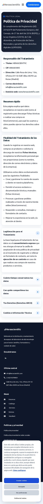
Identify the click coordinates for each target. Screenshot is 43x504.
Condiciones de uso (10, 440)
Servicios (12, 408)
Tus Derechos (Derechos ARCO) (17, 303)
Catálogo (11, 403)
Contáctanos (33, 5)
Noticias (11, 412)
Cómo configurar (19, 470)
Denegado (21, 486)
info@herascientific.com (16, 87)
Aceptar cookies (21, 480)
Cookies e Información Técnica (17, 313)
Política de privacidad (11, 430)
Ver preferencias (21, 492)
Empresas (11, 399)
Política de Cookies (20, 498)
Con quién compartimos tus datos (16, 292)
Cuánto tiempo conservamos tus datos (18, 279)
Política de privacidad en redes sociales (17, 435)
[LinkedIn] (5, 358)
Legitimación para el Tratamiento (12, 233)
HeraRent (12, 416)
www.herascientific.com (28, 92)
